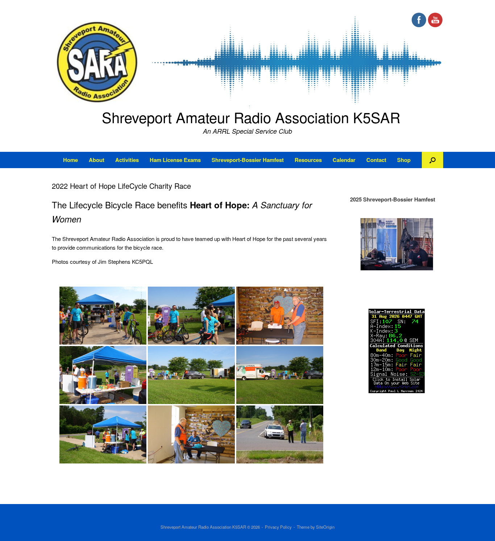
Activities (127, 160)
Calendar (344, 160)
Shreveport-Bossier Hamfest (248, 160)
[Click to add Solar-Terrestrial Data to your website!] (397, 391)
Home (70, 160)
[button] (432, 160)
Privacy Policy (278, 527)
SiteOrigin (325, 527)
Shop (404, 160)
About (96, 160)
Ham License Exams (175, 160)
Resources (308, 160)
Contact (376, 160)
